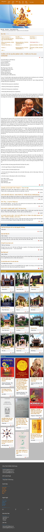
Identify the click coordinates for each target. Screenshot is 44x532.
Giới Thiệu (26, 2)
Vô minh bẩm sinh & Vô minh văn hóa (9, 261)
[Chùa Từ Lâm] (22, 279)
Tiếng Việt (3, 1)
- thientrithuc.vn (5, 517)
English (3, 502)
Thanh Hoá (33, 289)
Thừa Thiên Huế (5, 309)
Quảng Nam (4, 289)
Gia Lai (17, 309)
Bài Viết (19, 2)
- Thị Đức (4, 520)
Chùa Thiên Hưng (6, 307)
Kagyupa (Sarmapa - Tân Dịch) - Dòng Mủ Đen (7, 383)
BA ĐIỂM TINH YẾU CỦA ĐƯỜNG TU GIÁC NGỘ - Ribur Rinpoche (7, 420)
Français (4, 504)
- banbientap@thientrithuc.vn (8, 469)
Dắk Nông (33, 350)
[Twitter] (28, 509)
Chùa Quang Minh (20, 328)
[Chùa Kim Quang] (7, 320)
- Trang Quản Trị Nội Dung (7, 479)
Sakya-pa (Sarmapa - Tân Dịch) (36, 383)
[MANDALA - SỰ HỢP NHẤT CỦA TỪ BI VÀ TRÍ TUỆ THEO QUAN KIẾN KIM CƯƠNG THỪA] (36, 398)
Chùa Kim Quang (5, 328)
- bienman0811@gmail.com (8, 471)
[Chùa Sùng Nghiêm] (36, 279)
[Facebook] (15, 509)
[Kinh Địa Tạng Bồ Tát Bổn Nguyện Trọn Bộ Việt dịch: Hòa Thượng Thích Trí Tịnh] (36, 426)
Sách (17, 1)
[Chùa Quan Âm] (22, 300)
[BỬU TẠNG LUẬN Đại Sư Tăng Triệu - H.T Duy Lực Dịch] (22, 440)
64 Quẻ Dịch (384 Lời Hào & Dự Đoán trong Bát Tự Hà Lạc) (7, 442)
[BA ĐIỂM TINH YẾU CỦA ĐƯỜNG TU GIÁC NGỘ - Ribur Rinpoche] (7, 407)
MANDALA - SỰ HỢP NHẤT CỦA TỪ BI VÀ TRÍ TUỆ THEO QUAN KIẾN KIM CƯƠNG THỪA (36, 411)
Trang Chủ (9, 2)
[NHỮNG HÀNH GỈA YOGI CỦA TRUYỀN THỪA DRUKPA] (7, 367)
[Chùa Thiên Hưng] (7, 300)
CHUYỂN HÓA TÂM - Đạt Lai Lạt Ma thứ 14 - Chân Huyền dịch (36, 379)
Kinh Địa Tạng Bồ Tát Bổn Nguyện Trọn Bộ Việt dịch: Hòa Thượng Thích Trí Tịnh (36, 436)
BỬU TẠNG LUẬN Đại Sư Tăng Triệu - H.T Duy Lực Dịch (22, 452)
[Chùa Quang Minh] (22, 320)
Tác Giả (23, 2)
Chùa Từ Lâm (19, 287)
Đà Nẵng (18, 330)
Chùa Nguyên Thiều (35, 307)
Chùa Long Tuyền (6, 287)
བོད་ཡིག (3, 505)
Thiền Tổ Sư (19, 455)
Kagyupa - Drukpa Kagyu (36, 415)
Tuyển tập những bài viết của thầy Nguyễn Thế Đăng (13, 227)
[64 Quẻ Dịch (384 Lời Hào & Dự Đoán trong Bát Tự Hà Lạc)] (7, 433)
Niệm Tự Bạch (4, 236)
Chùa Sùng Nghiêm (35, 287)
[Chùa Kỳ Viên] (36, 320)
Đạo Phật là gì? (4, 252)
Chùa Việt (13, 2)
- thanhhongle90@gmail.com (8, 472)
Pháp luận (3, 229)
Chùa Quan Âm (19, 307)
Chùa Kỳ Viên (34, 328)
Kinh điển (4, 394)
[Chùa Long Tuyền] (7, 279)
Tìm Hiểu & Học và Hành (6, 263)
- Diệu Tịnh (4, 518)
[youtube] (3, 509)
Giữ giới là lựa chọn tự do (7, 243)
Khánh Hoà (18, 350)
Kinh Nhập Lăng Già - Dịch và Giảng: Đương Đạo (7, 391)
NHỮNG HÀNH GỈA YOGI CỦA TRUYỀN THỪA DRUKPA (7, 379)
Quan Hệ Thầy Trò (5, 233)
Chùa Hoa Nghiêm (35, 348)
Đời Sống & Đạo (5, 445)
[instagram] (41, 509)
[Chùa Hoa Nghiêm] (36, 340)
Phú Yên (3, 350)
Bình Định (33, 309)
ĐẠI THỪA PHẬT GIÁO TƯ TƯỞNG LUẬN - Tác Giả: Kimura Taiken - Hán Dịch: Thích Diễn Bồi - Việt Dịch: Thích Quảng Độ (22, 422)
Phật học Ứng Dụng (5, 245)
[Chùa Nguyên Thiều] (36, 300)
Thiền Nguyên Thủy (14, 29)
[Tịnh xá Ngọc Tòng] (22, 340)
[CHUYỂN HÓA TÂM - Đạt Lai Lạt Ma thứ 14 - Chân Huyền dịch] (36, 367)
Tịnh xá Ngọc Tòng (20, 348)
